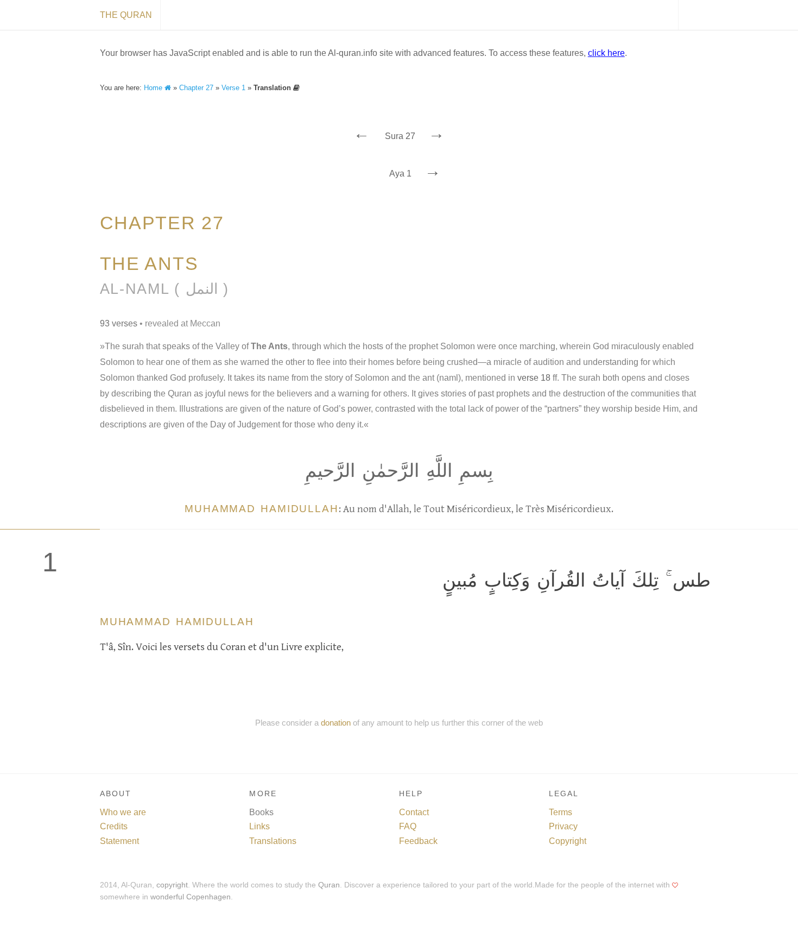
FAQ (407, 826)
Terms (560, 812)
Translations (272, 841)
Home (154, 88)
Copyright (567, 841)
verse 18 (533, 377)
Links (259, 826)
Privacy (563, 826)
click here (606, 53)
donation (336, 722)
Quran (329, 885)
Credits (114, 826)
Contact (414, 812)
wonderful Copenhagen (190, 897)
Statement (119, 841)
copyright (172, 885)
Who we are (123, 812)
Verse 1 (233, 88)
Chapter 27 (196, 88)
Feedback (418, 841)
